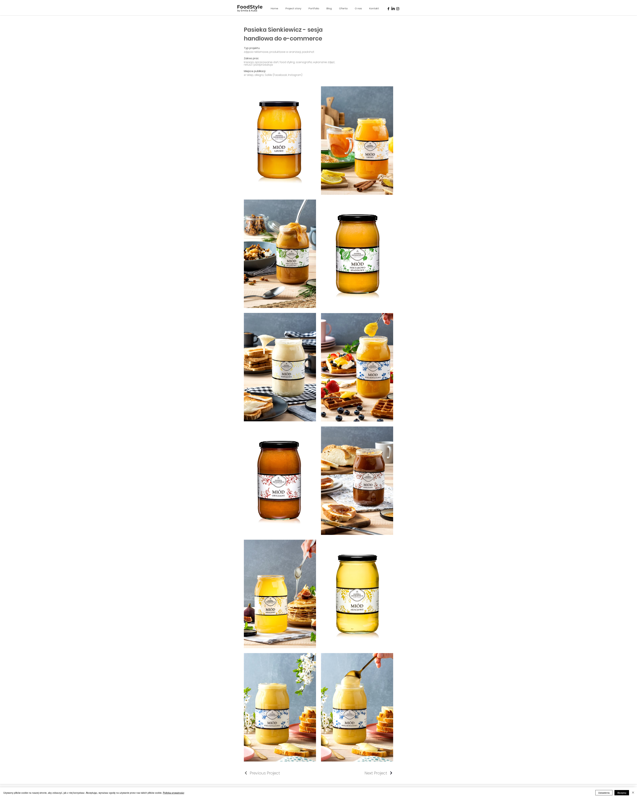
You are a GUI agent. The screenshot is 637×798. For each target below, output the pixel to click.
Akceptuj (621, 792)
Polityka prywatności (173, 792)
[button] (344, 8)
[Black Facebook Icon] (388, 9)
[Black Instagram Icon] (398, 9)
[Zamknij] (633, 792)
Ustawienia (604, 792)
